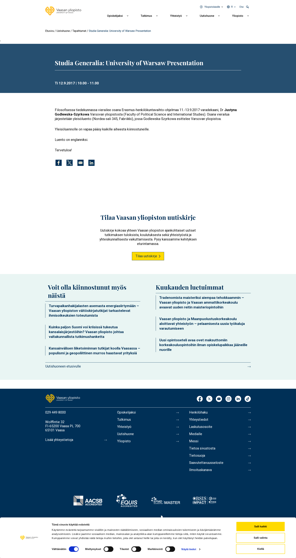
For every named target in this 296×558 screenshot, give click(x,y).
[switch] (108, 549)
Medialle (195, 434)
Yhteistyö (176, 15)
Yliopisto (237, 15)
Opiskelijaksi (115, 15)
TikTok (248, 399)
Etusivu (49, 31)
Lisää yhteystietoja (59, 440)
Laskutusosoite (200, 427)
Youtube (219, 399)
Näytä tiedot (188, 549)
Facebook (200, 399)
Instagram (228, 399)
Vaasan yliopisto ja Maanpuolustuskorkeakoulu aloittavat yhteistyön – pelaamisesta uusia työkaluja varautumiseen (202, 324)
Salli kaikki (260, 526)
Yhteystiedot (198, 419)
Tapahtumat (79, 31)
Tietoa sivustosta (202, 448)
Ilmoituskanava (200, 470)
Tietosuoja (197, 455)
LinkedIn (238, 399)
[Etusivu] (63, 11)
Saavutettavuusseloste (206, 463)
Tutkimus (146, 15)
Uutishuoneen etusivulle (63, 366)
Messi (193, 441)
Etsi (242, 6)
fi (232, 6)
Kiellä (260, 548)
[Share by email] (80, 163)
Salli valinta (260, 537)
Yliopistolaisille (212, 6)
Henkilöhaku (198, 412)
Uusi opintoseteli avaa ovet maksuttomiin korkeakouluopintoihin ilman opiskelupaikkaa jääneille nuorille (203, 345)
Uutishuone (207, 15)
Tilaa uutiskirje (146, 256)
